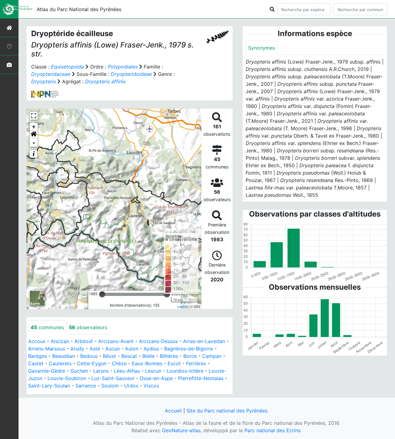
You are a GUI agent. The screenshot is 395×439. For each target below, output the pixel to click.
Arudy (77, 349)
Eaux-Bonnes (147, 363)
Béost (109, 356)
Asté (94, 349)
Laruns (101, 371)
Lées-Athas (127, 371)
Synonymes (261, 48)
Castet (36, 363)
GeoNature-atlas (181, 430)
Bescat (129, 356)
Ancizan (60, 341)
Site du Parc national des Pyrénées (227, 411)
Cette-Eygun (91, 363)
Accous (36, 341)
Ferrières (196, 363)
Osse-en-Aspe (156, 378)
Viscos (151, 386)
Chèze (119, 363)
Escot (174, 363)
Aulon (131, 349)
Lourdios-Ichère (185, 371)
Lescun (153, 371)
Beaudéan (63, 356)
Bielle (148, 356)
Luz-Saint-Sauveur (113, 378)
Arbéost (83, 341)
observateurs (88, 327)
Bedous (89, 356)
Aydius (151, 349)
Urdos (131, 386)
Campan (212, 356)
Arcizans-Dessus (158, 341)
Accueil (173, 411)
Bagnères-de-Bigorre (188, 349)
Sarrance (85, 386)
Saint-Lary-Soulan (49, 386)
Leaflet (182, 306)
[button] (34, 135)
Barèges (37, 356)
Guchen (79, 371)
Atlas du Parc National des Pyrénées (79, 9)
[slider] (102, 294)
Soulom (110, 386)
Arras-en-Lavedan (204, 341)
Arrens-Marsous (46, 349)
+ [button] (33, 126)
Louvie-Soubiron (67, 378)
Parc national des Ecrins (272, 430)
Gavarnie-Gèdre (46, 371)
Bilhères (169, 356)
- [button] (33, 142)
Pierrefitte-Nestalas (200, 378)
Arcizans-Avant (116, 341)
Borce (190, 356)
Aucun (112, 349)
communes (47, 327)
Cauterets (60, 363)
